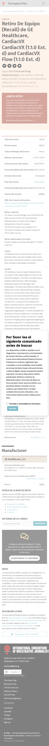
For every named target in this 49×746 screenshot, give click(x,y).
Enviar (12, 408)
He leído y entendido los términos (24, 403)
